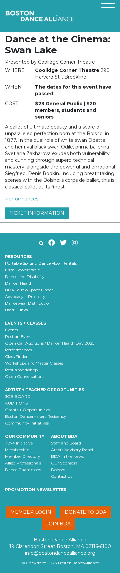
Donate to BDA (85, 512)
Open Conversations (24, 376)
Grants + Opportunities (27, 409)
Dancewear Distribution (28, 303)
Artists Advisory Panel (72, 449)
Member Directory (22, 456)
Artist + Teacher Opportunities (44, 389)
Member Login (30, 512)
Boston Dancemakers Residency (35, 416)
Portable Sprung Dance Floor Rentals (41, 263)
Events (11, 329)
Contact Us (61, 476)
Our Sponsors (64, 462)
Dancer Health (19, 283)
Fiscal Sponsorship (22, 269)
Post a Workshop (21, 369)
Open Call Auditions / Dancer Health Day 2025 (49, 343)
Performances (21, 199)
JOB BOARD (18, 396)
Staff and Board (66, 442)
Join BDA (58, 524)
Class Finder (16, 356)
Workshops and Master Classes (34, 363)
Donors (58, 469)
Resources (18, 256)
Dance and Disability (25, 276)
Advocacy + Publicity (25, 296)
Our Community (24, 436)
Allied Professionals (23, 462)
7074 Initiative (19, 442)
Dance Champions (23, 469)
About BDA (64, 436)
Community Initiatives (27, 423)
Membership (17, 449)
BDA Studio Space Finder (29, 289)
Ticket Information (36, 213)
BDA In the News (67, 456)
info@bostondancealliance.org (60, 553)
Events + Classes (25, 323)
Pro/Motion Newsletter (36, 489)
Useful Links (16, 309)
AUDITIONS (16, 403)
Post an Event (18, 336)
